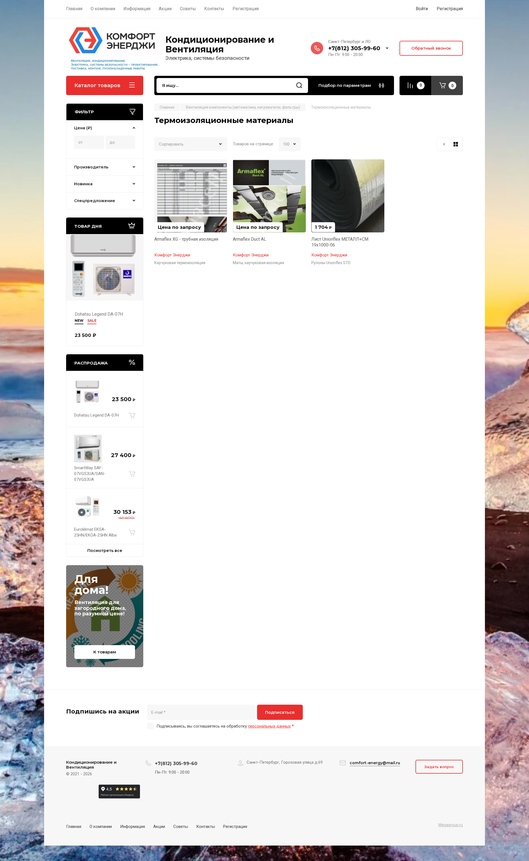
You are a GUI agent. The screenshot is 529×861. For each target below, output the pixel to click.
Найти (299, 85)
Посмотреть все (104, 550)
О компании (101, 826)
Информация (132, 826)
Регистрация (450, 8)
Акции (159, 826)
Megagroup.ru (450, 825)
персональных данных (269, 726)
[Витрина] (456, 144)
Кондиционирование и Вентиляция (219, 44)
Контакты (205, 826)
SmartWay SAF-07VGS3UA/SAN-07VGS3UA (89, 473)
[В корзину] (132, 415)
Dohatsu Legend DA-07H (99, 314)
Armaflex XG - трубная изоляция (186, 239)
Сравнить (162, 167)
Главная (73, 826)
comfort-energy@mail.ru (375, 762)
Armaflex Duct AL (249, 239)
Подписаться (280, 712)
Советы (180, 826)
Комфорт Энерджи (172, 255)
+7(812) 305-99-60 (354, 48)
